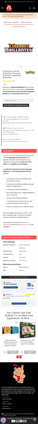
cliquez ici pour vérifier (9, 415)
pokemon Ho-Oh (25, 224)
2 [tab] (19, 67)
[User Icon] (34, 8)
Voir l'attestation (10, 287)
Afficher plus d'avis (19, 303)
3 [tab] (21, 67)
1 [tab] (17, 67)
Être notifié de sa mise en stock (16, 105)
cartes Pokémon (10, 89)
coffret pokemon (10, 155)
